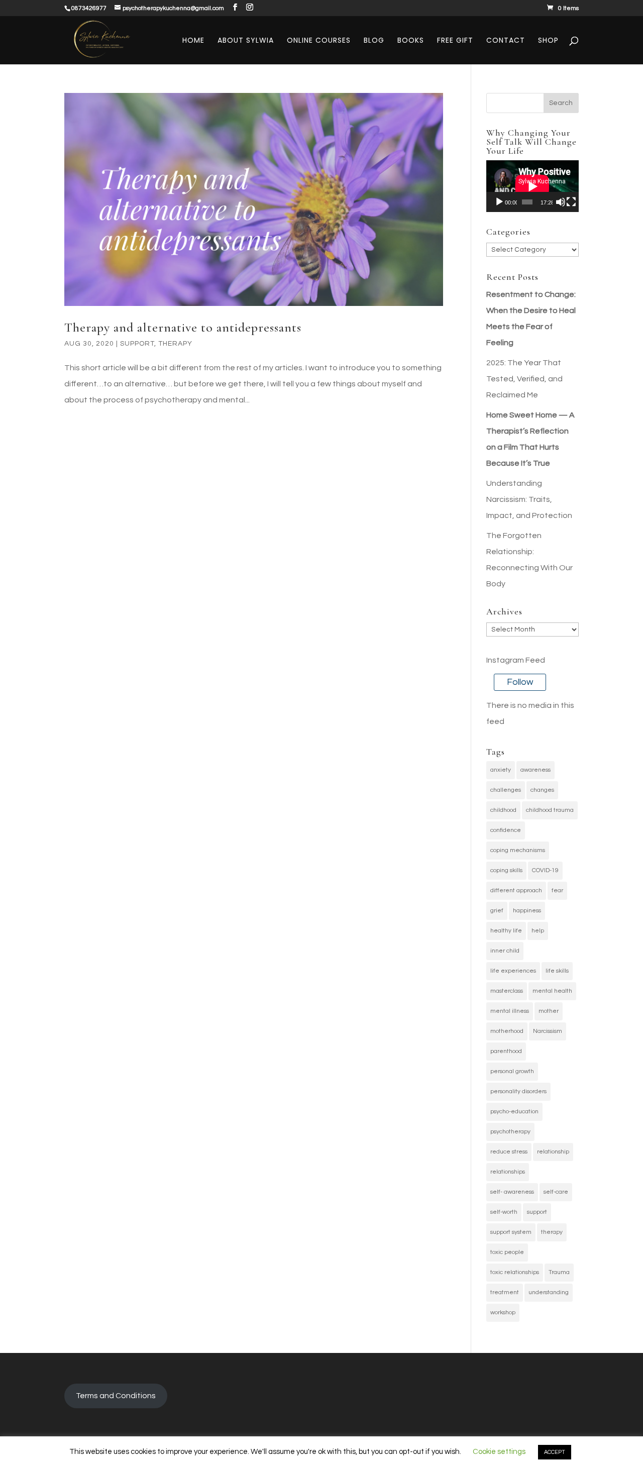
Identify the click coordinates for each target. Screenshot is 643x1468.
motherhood (506, 1031)
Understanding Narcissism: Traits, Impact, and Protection (529, 499)
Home (193, 41)
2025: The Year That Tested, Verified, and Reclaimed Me (524, 379)
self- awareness (512, 1192)
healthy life (506, 930)
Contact (505, 41)
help (537, 930)
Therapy (175, 343)
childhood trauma (550, 810)
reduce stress (508, 1151)
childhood (503, 810)
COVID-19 (545, 870)
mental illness (509, 1011)
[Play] (499, 202)
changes (542, 790)
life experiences (513, 971)
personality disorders (518, 1091)
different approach (516, 890)
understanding (548, 1292)
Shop (548, 41)
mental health (552, 991)
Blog (374, 41)
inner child (504, 951)
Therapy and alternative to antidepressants (182, 327)
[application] (532, 186)
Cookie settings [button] (499, 1451)
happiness (527, 910)
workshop (502, 1312)
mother (549, 1011)
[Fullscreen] (571, 202)
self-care (556, 1192)
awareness (535, 770)
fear (557, 890)
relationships (507, 1172)
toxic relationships (514, 1272)
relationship (553, 1151)
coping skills (506, 870)
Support (137, 343)
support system (510, 1232)
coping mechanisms (517, 850)
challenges (505, 790)
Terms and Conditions (116, 1396)
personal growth (512, 1071)
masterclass (506, 991)
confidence (505, 830)
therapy (552, 1232)
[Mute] (561, 202)
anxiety (500, 770)
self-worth (503, 1212)
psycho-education (514, 1111)
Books (410, 41)
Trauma (559, 1272)
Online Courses (319, 41)
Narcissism (547, 1031)
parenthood (506, 1051)
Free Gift (455, 41)
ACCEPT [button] (554, 1452)
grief (496, 910)
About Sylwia (246, 41)
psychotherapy (510, 1131)
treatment (504, 1292)
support (537, 1212)
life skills (557, 971)
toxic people (507, 1252)
